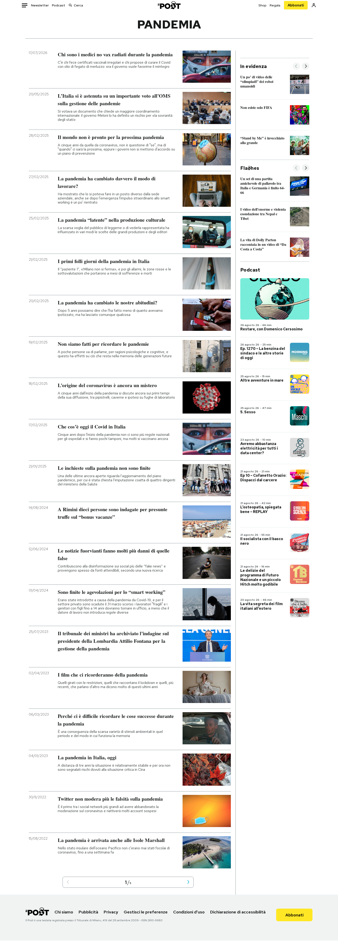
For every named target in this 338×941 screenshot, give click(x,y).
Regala (275, 5)
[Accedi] (313, 5)
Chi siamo (63, 912)
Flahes (249, 168)
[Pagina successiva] (188, 882)
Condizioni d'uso (189, 912)
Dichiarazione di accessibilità (238, 912)
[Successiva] (305, 66)
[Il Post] (169, 5)
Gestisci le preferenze (146, 912)
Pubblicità (88, 912)
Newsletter (40, 5)
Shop (262, 5)
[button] (67, 882)
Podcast (58, 5)
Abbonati (296, 5)
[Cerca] (70, 5)
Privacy (111, 912)
